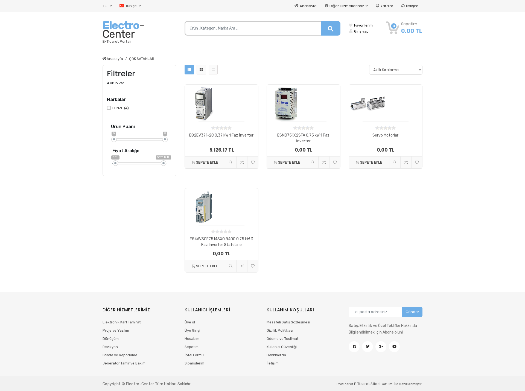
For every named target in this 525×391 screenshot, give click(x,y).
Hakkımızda (276, 355)
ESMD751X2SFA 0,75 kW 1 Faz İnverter (303, 138)
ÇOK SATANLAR (141, 59)
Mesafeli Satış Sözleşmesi (288, 322)
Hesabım (192, 339)
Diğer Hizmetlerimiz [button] (347, 5)
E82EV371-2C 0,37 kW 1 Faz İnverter (221, 135)
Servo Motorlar (385, 135)
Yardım (387, 5)
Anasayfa (308, 5)
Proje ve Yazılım (116, 330)
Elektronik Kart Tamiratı (122, 322)
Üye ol (190, 322)
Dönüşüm (111, 339)
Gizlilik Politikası (280, 330)
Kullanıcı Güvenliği (282, 347)
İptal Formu (194, 355)
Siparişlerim (194, 363)
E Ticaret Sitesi (367, 384)
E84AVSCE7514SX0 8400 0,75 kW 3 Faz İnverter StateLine (221, 242)
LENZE (120, 108)
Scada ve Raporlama (120, 355)
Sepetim (192, 347)
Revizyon (110, 347)
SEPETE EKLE (206, 162)
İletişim (412, 5)
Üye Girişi (192, 330)
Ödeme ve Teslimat (282, 339)
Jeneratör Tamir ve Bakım (124, 363)
